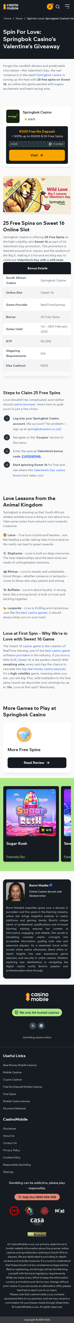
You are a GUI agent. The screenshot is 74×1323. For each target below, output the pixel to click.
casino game (32, 646)
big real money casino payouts (43, 669)
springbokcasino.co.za (43, 429)
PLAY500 (58, 144)
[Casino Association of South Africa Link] (37, 1222)
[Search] (57, 6)
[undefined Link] (37, 213)
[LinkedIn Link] (41, 1025)
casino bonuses (24, 404)
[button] (67, 6)
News (19, 18)
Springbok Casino (49, 75)
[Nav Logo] (18, 7)
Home (7, 18)
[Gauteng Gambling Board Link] (44, 1211)
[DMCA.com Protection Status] (37, 1234)
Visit (34, 155)
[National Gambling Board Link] (60, 1211)
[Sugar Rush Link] (31, 812)
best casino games (34, 612)
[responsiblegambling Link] (29, 1211)
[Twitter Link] (32, 1025)
